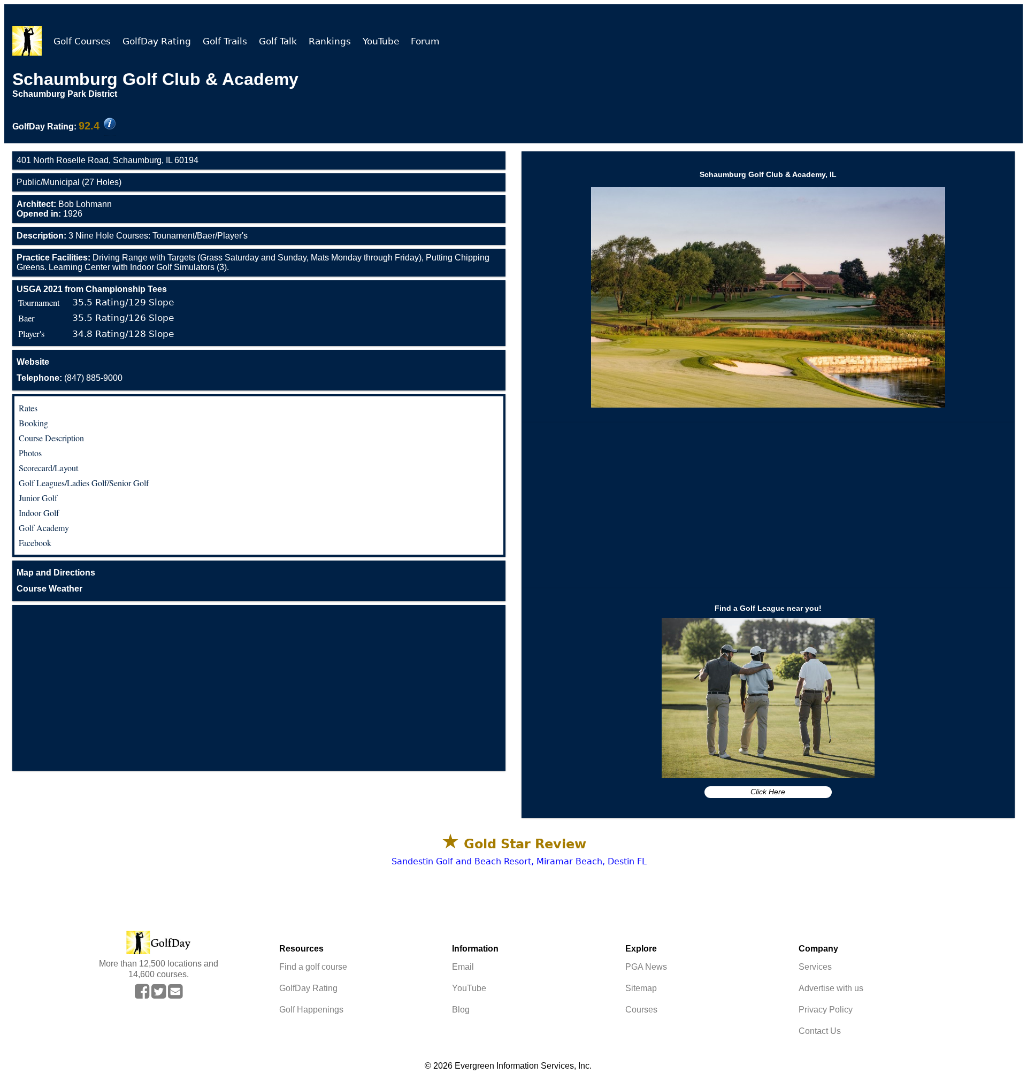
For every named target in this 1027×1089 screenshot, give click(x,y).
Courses (641, 1009)
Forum (425, 41)
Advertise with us (831, 988)
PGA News (646, 966)
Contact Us (820, 1031)
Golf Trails (225, 41)
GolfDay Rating (156, 41)
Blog (461, 1009)
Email (463, 966)
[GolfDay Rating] (110, 124)
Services (815, 966)
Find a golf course (313, 966)
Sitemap (641, 988)
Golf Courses (82, 41)
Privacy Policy (826, 1009)
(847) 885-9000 (69, 377)
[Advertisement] (258, 688)
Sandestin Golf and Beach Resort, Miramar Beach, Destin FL (519, 861)
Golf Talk (278, 41)
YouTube (381, 41)
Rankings (330, 41)
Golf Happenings (311, 1009)
